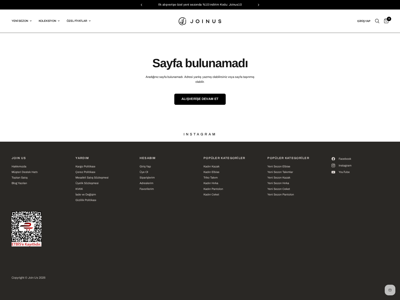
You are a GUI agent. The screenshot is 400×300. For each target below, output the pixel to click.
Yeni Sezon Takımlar (280, 172)
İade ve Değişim (85, 194)
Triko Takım (210, 177)
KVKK (79, 189)
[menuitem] (23, 21)
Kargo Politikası (85, 166)
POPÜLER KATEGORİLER (224, 158)
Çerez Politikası (85, 172)
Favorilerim (147, 189)
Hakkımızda (19, 166)
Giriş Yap (145, 166)
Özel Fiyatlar (77, 20)
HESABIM (148, 158)
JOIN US (19, 158)
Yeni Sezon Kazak (278, 177)
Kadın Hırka (210, 183)
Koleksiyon (47, 20)
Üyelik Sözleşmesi (87, 183)
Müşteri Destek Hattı (25, 172)
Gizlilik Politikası (85, 200)
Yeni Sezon (20, 20)
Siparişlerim (147, 177)
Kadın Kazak (211, 166)
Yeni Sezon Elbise (278, 166)
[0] (385, 21)
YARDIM (82, 158)
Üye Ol (144, 172)
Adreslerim (146, 183)
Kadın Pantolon (213, 189)
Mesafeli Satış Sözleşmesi (92, 177)
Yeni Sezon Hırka (278, 183)
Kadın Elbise (211, 172)
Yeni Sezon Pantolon (280, 194)
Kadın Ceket (211, 194)
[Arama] (377, 21)
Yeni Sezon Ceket (278, 189)
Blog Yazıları (19, 183)
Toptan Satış (20, 177)
